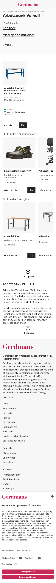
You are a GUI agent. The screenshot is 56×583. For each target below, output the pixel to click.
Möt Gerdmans (10, 408)
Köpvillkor (8, 462)
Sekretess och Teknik (14, 440)
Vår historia (9, 422)
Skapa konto (9, 453)
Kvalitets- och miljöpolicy (15, 436)
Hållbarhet (8, 431)
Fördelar (7, 417)
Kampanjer (8, 488)
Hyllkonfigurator (11, 474)
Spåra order (9, 457)
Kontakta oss (9, 413)
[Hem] (28, 4)
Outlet (6, 483)
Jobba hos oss (10, 426)
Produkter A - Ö (11, 479)
